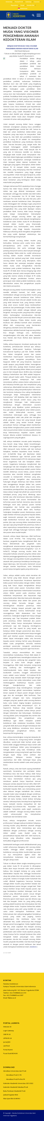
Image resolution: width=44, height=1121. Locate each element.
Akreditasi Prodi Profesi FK (15, 1079)
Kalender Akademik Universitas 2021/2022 (18, 1083)
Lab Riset (6, 1046)
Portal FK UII (19, 2)
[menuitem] (9, 1)
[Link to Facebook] (35, 1118)
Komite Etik (30, 5)
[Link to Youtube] (39, 1118)
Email (22, 5)
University (9, 2)
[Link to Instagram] (5, 1009)
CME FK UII (6, 1034)
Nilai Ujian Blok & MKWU (11, 1098)
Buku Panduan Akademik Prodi (14, 1091)
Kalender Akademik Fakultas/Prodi (15, 1087)
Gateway (28, 2)
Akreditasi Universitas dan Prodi (14, 1071)
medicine (33, 947)
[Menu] (37, 15)
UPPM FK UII (7, 1038)
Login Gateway (8, 1031)
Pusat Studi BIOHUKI (10, 1053)
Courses (36, 2)
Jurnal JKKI (6, 1042)
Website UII (7, 1027)
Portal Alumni (8, 1050)
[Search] (32, 15)
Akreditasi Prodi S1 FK (14, 1075)
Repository (14, 5)
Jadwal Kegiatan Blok (10, 1095)
